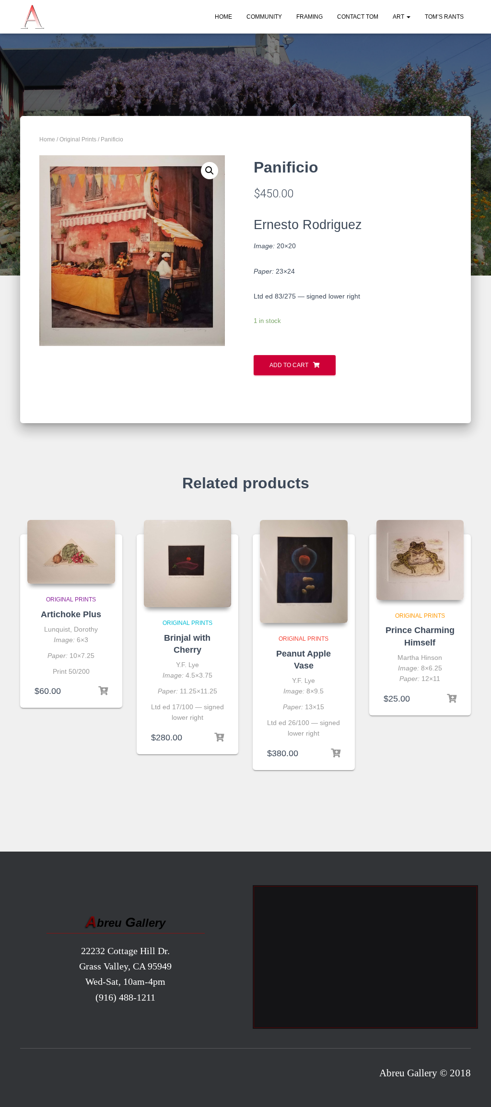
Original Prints (77, 139)
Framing (309, 16)
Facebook (31, 1075)
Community (264, 16)
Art (399, 16)
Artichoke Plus (71, 614)
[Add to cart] (103, 691)
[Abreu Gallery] (32, 17)
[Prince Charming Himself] (420, 560)
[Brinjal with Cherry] (188, 564)
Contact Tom (357, 16)
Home (223, 16)
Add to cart (288, 365)
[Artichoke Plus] (71, 552)
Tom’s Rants (444, 16)
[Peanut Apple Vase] (304, 571)
